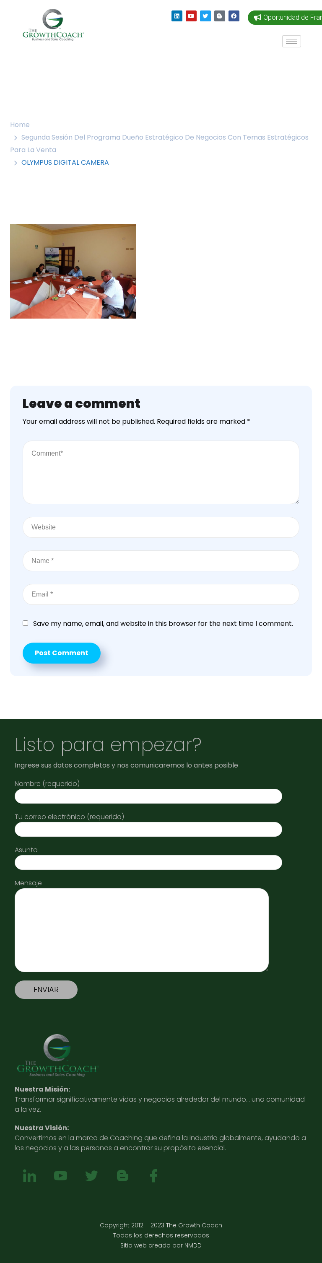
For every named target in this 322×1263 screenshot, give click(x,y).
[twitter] (91, 1176)
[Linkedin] (176, 15)
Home (20, 125)
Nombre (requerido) (47, 783)
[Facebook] (234, 15)
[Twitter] (205, 15)
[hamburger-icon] (291, 41)
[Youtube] (191, 15)
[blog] (122, 1176)
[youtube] (60, 1176)
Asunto (26, 850)
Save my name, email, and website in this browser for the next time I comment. (163, 623)
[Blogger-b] (219, 15)
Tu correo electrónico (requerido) (69, 817)
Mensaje (28, 883)
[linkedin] (29, 1176)
